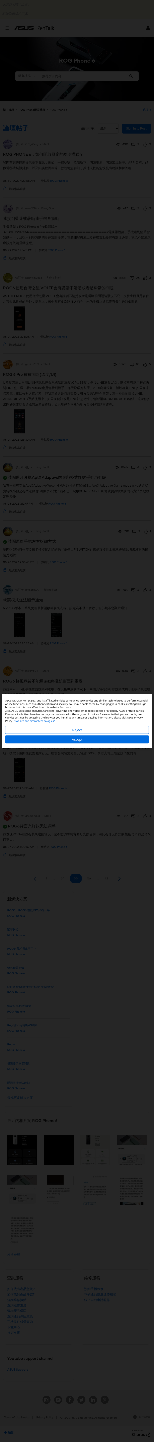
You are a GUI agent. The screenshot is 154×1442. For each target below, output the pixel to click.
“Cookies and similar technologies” (34, 720)
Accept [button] (77, 739)
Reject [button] (77, 729)
